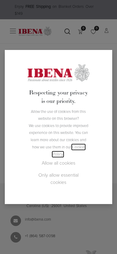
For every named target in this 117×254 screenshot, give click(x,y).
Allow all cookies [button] (58, 163)
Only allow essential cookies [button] (58, 178)
